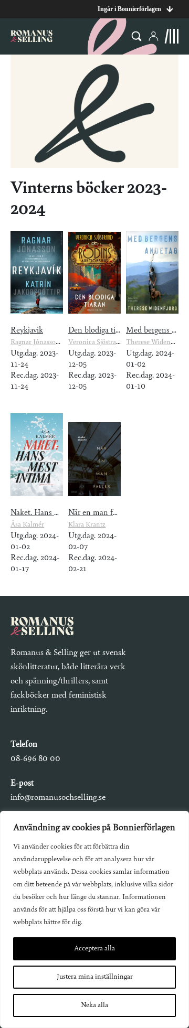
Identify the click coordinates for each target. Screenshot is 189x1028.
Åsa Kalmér (27, 525)
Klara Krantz (87, 525)
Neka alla (94, 1005)
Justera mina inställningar (95, 977)
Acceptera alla (94, 948)
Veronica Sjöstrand (96, 342)
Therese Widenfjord (155, 342)
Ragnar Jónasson (35, 342)
